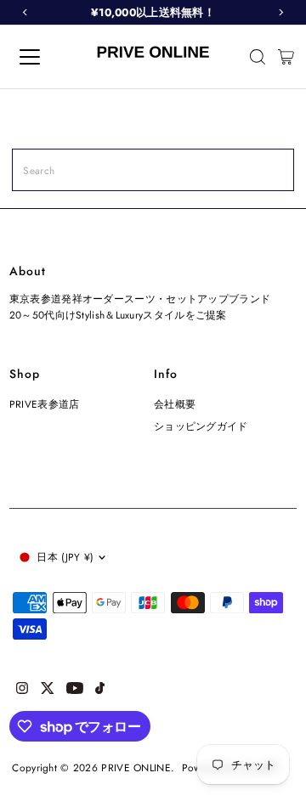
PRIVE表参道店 (44, 404)
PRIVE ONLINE (136, 767)
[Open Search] (257, 57)
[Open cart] (286, 57)
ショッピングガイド (201, 426)
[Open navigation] (42, 57)
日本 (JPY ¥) (65, 557)
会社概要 (175, 404)
